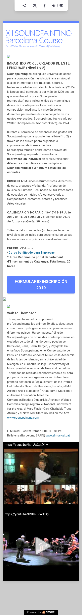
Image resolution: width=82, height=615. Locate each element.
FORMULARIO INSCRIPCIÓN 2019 (41, 284)
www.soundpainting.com (23, 417)
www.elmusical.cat (58, 435)
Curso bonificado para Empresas (32, 252)
